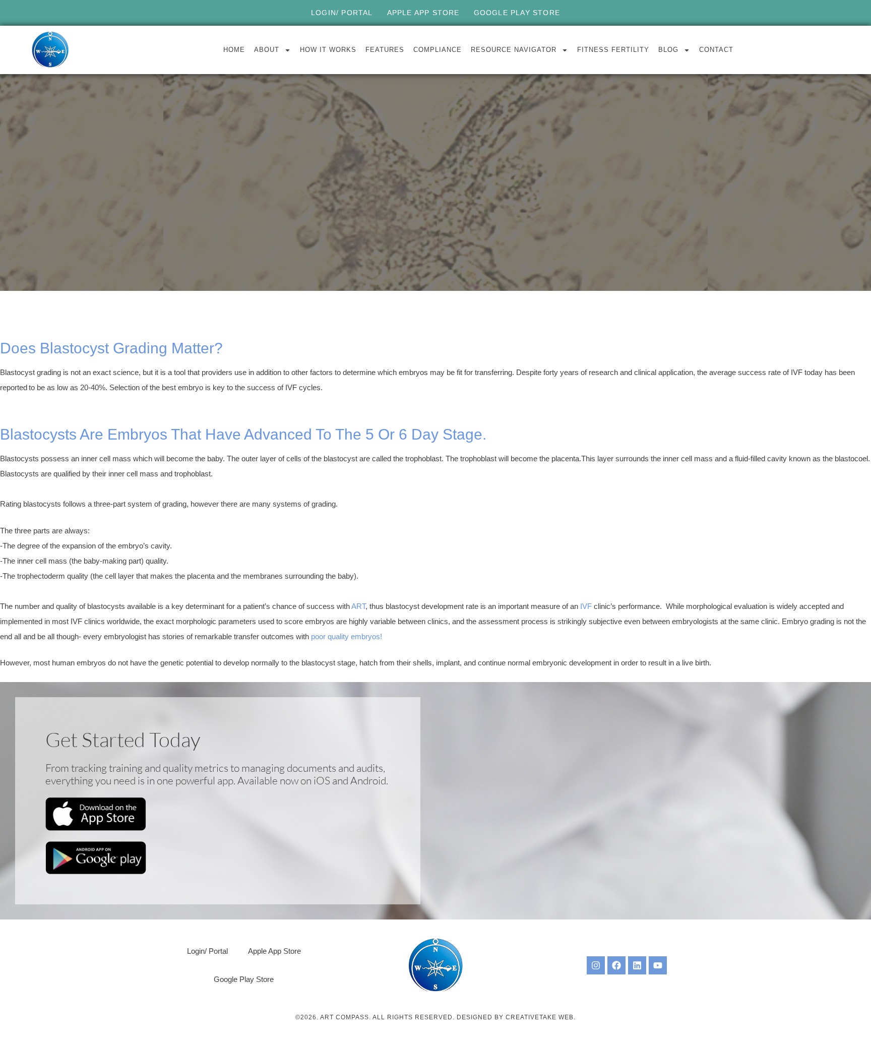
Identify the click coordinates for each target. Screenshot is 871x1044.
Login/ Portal (342, 13)
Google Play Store (517, 13)
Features (384, 49)
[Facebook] (616, 965)
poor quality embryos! (346, 636)
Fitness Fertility (613, 49)
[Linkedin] (637, 965)
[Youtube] (658, 965)
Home (234, 49)
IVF (587, 606)
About (266, 49)
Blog (668, 49)
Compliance (437, 49)
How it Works (328, 49)
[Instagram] (596, 965)
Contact (716, 49)
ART (358, 606)
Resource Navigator (513, 49)
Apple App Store (423, 13)
